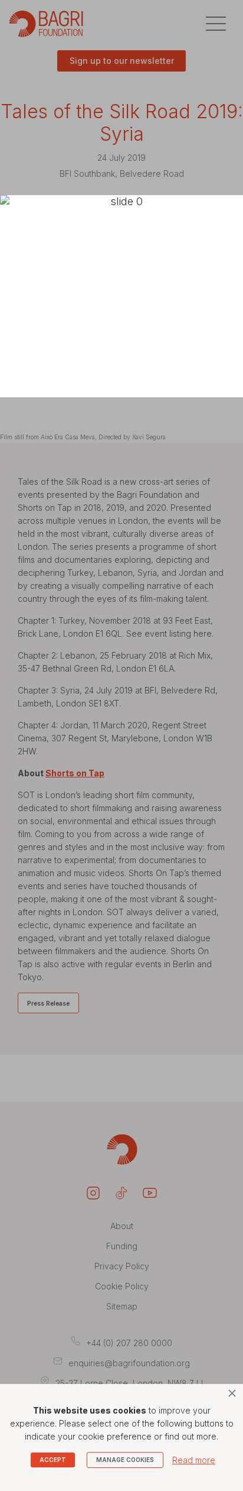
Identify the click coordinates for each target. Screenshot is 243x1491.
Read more (193, 1460)
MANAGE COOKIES (125, 1459)
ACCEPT (53, 1459)
